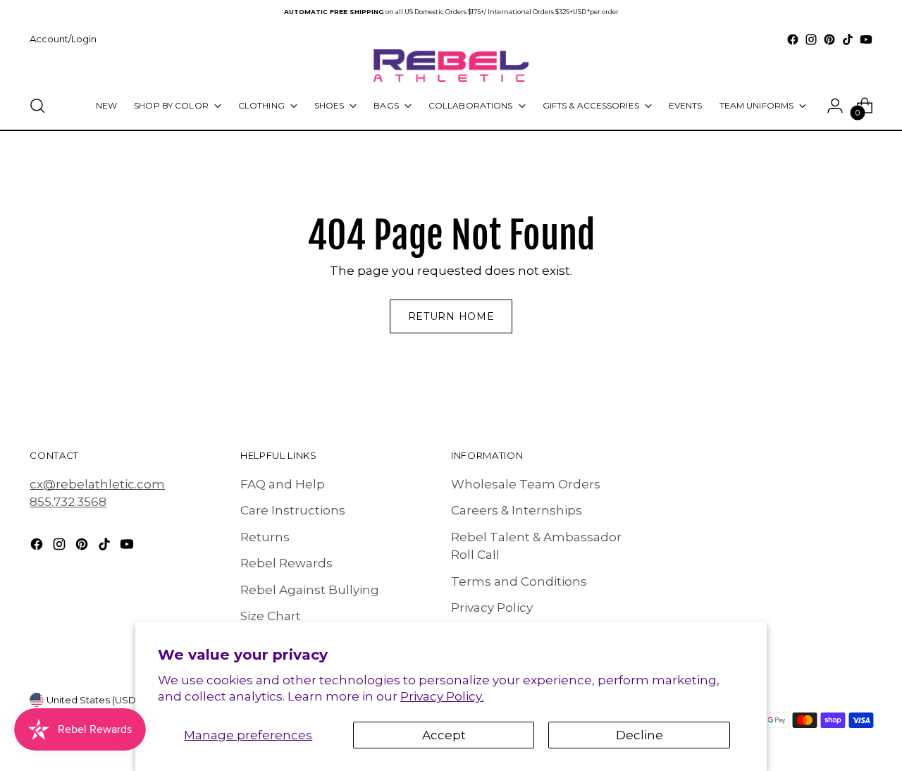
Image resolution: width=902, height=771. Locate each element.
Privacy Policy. (441, 696)
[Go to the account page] (835, 106)
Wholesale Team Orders (525, 484)
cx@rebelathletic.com (97, 484)
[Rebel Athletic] (451, 65)
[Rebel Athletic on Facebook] (792, 39)
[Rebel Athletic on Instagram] (811, 39)
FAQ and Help (282, 484)
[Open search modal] (37, 106)
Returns (265, 537)
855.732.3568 (68, 502)
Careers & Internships (516, 510)
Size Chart (270, 616)
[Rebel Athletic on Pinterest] (829, 39)
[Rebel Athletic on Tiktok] (847, 39)
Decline (639, 735)
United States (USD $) (97, 699)
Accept (444, 735)
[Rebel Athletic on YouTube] (866, 39)
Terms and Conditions (519, 581)
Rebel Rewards (286, 563)
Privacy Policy (492, 607)
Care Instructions (292, 510)
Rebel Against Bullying (309, 590)
